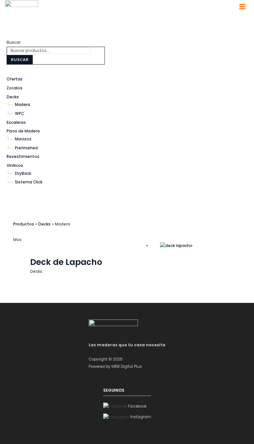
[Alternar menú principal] (242, 6)
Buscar (14, 42)
